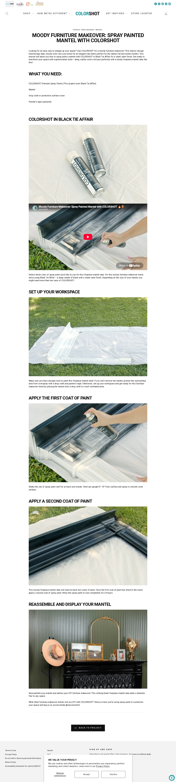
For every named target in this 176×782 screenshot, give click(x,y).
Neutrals (99, 30)
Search (50, 750)
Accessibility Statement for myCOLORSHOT (23, 766)
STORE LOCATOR (141, 13)
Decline (113, 774)
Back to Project (89, 728)
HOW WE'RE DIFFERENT (52, 13)
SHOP (27, 13)
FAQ (49, 754)
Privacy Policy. (103, 766)
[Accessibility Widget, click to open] (172, 778)
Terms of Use (10, 750)
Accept (86, 774)
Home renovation (87, 30)
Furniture (76, 30)
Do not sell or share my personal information (23, 758)
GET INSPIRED (115, 13)
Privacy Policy (11, 754)
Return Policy (10, 762)
